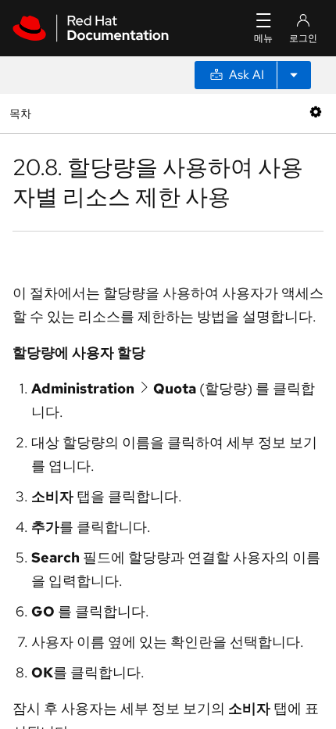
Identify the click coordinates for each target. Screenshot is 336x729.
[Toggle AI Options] (294, 75)
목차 (22, 113)
